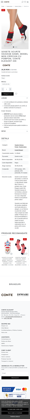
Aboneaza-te (15, 377)
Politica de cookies (10, 404)
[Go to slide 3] (16, 47)
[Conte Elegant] (7, 297)
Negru (3, 78)
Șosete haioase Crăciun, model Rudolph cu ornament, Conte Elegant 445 (21, 260)
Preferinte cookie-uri (15, 416)
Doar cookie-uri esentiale (15, 413)
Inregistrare (4, 354)
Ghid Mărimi (4, 328)
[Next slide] (26, 253)
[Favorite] (25, 2)
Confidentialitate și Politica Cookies (11, 330)
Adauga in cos (7, 94)
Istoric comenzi (5, 356)
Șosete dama (9, 6)
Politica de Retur (6, 341)
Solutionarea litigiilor (7, 345)
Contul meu (4, 352)
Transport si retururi (7, 361)
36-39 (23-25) (5, 84)
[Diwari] (23, 297)
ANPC (3, 343)
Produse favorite (6, 359)
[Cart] (27, 2)
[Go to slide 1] (13, 47)
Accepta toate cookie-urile (15, 409)
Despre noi (4, 325)
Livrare (4, 98)
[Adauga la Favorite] (16, 93)
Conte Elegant (19, 150)
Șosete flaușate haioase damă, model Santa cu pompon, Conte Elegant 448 (7, 260)
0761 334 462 (8, 318)
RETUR (3, 131)
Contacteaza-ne (6, 339)
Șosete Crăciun (18, 6)
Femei (2, 6)
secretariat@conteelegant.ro (13, 316)
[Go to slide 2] (15, 47)
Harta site (4, 332)
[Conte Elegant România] (7, 2)
